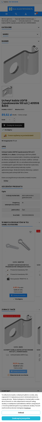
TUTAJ (6, 181)
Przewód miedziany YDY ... (20, 270)
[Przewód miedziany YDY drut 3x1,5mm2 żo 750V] (7, 270)
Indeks (4, 110)
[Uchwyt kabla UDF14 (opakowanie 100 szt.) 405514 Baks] (7, 355)
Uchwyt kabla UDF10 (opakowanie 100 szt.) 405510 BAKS (18, 351)
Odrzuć (21, 413)
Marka (17, 110)
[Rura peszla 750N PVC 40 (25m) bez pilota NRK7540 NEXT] (7, 279)
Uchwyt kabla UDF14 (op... (20, 355)
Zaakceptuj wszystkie (21, 418)
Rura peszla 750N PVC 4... (20, 279)
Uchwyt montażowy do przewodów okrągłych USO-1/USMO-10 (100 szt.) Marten (18, 267)
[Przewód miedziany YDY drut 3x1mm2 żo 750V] (7, 274)
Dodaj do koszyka (12, 125)
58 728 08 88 (13, 2)
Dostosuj (27, 408)
